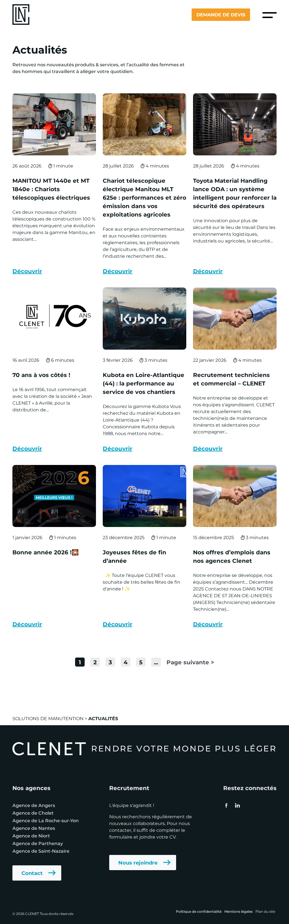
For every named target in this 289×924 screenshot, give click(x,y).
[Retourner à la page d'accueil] (20, 14)
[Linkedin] (237, 805)
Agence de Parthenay (37, 843)
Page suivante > (190, 662)
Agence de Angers (33, 805)
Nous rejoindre (137, 862)
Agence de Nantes (33, 828)
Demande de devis (220, 14)
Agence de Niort (31, 836)
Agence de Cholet (33, 813)
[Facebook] (226, 805)
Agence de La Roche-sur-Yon (45, 820)
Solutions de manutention (48, 718)
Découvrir (27, 271)
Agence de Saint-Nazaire (40, 851)
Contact (32, 873)
